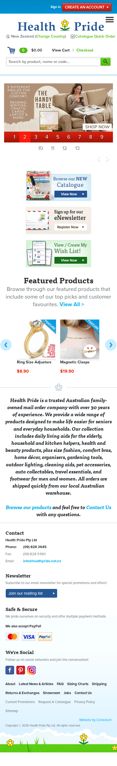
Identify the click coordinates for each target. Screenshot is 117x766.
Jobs (67, 693)
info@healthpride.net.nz (42, 561)
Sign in (56, 7)
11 (52, 148)
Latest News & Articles (36, 684)
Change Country (50, 36)
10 (40, 148)
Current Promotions (20, 702)
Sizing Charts (77, 684)
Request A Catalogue (54, 702)
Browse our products (28, 507)
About (10, 684)
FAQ (60, 684)
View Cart (61, 50)
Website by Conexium (95, 720)
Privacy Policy (84, 702)
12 (64, 148)
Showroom (51, 693)
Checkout (84, 50)
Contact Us (83, 693)
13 (77, 148)
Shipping (99, 684)
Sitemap (11, 711)
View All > (72, 304)
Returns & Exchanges (22, 693)
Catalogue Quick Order (95, 36)
